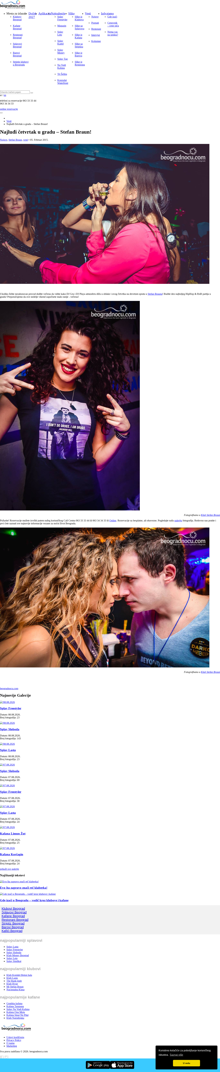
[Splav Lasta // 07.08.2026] (7, 806)
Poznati (95, 22)
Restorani (96, 29)
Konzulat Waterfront (62, 81)
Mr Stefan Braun (15, 986)
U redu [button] (186, 1063)
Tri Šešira (62, 74)
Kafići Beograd (12, 931)
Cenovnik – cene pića (113, 24)
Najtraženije (58, 13)
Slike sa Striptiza (79, 45)
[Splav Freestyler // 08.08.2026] (7, 702)
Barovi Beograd (17, 54)
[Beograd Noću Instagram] (6, 1058)
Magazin (61, 25)
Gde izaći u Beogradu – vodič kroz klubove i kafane (34, 900)
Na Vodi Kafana (61, 66)
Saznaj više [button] (176, 1054)
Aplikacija (44, 13)
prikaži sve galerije (9, 869)
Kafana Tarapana (15, 1006)
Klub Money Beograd (17, 955)
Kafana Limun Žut (12, 833)
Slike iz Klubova (79, 18)
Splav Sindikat (13, 961)
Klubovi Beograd (17, 18)
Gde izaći (112, 16)
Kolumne (96, 41)
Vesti (88, 13)
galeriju (178, 520)
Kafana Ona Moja (15, 1012)
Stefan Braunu (155, 294)
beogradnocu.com (9, 688)
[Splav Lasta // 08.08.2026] (7, 744)
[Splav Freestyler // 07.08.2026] (7, 785)
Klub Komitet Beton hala (19, 975)
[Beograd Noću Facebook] (2, 1058)
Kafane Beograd (17, 27)
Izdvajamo (107, 13)
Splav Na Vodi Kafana (17, 1009)
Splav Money (61, 51)
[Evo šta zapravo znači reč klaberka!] (19, 881)
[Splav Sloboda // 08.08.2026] (7, 723)
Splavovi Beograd (17, 45)
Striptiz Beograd (13, 923)
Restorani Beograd (18, 36)
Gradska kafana (14, 1003)
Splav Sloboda (9, 729)
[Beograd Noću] (16, 1031)
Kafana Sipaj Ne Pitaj (17, 1015)
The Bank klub (14, 980)
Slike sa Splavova (79, 27)
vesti (25, 139)
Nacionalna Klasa (15, 989)
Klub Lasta (12, 978)
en (5, 95)
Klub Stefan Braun (210, 515)
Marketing (11, 1046)
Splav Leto (60, 33)
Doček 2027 (33, 15)
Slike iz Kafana (78, 36)
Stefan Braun (15, 139)
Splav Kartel (60, 42)
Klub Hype (12, 983)
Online (112, 520)
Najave (95, 16)
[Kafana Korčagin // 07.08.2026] (7, 848)
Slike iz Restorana (80, 63)
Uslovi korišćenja (15, 1037)
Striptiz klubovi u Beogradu (21, 63)
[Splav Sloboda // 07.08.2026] (7, 764)
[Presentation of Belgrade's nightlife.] (13, 7)
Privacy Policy (13, 1040)
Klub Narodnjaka (15, 1018)
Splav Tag (62, 59)
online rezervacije (9, 109)
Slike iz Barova (78, 54)
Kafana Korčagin (11, 854)
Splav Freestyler (62, 18)
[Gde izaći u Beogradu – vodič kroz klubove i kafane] (28, 894)
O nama (10, 1043)
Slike (71, 13)
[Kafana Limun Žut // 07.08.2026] (7, 827)
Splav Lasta (8, 750)
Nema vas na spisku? (112, 33)
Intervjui (95, 35)
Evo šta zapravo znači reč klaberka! (23, 887)
